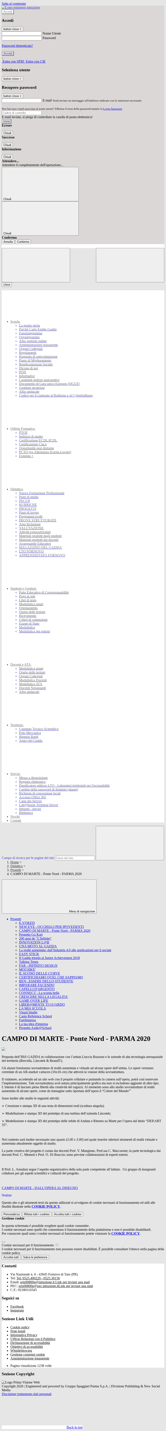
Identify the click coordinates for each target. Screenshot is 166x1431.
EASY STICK (29, 954)
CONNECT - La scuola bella (39, 993)
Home (14, 862)
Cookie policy (20, 1327)
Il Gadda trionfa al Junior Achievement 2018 (49, 958)
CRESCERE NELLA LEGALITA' (43, 997)
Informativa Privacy (23, 1335)
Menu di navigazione (81, 911)
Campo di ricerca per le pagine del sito (28, 858)
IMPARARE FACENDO (36, 985)
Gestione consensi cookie (27, 1354)
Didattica (16, 866)
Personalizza (11, 1214)
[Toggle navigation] (36, 265)
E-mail (47, 100)
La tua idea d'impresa (33, 1024)
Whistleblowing (21, 1350)
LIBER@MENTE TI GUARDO (42, 1004)
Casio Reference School (35, 1016)
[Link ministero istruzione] (21, 7)
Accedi (7, 11)
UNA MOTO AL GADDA (38, 946)
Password (49, 38)
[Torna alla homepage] (83, 246)
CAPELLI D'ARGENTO (37, 989)
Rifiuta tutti (37, 1214)
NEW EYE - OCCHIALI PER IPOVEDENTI (51, 927)
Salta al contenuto (14, 3)
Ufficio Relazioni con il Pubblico (32, 1339)
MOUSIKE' (27, 969)
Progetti (15, 870)
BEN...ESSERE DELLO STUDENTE (46, 981)
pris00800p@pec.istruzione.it (56, 1286)
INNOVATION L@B (34, 942)
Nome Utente (52, 33)
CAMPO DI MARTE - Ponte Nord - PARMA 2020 (54, 930)
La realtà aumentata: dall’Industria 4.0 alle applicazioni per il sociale (65, 950)
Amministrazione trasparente (29, 1358)
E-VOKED (27, 923)
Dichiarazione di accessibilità (30, 1343)
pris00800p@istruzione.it (55, 1282)
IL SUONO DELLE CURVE (39, 973)
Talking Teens (28, 962)
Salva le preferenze (35, 1257)
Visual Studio (28, 1012)
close (6, 284)
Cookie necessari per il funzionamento (28, 1245)
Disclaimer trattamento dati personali (26, 1394)
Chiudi (7, 133)
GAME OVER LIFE (33, 1000)
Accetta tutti (67, 1214)
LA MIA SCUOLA (32, 1008)
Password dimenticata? (17, 46)
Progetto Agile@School (35, 1028)
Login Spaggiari (112, 108)
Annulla (8, 241)
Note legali (17, 1331)
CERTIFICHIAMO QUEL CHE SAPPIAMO (51, 977)
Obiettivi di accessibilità (26, 1346)
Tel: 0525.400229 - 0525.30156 (38, 1278)
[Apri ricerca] (130, 265)
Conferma (23, 241)
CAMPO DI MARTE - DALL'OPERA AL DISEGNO (40, 1188)
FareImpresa (27, 1020)
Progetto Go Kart (31, 934)
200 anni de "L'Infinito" (35, 938)
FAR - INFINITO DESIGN (38, 965)
